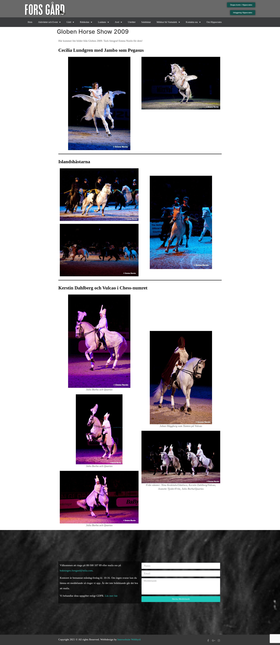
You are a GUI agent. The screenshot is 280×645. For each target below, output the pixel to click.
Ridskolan (84, 22)
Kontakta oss (192, 22)
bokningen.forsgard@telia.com (76, 570)
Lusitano (102, 22)
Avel (117, 22)
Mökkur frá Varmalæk (167, 22)
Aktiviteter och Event (48, 22)
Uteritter (131, 22)
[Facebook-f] (208, 640)
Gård (68, 22)
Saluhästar (146, 22)
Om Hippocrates (214, 22)
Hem (30, 22)
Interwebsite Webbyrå (129, 639)
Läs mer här (111, 595)
